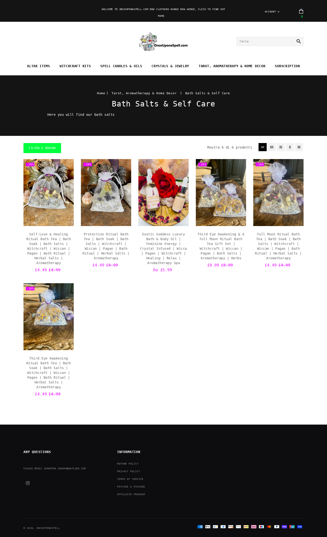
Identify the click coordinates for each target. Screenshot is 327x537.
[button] (42, 148)
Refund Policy (128, 463)
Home (101, 93)
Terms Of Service (130, 479)
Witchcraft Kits (75, 66)
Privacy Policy (128, 471)
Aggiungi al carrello (49, 221)
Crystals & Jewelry (170, 66)
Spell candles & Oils (121, 66)
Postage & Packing (131, 486)
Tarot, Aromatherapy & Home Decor (232, 66)
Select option (163, 221)
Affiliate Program (131, 494)
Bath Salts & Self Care (207, 93)
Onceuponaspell (48, 528)
